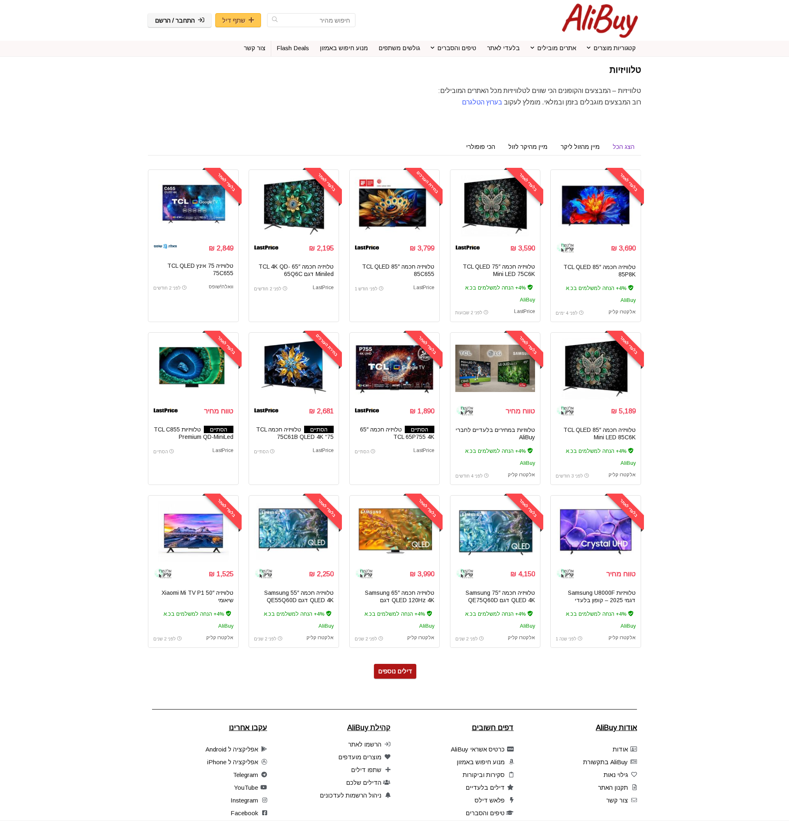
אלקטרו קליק (622, 312)
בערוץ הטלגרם (481, 102)
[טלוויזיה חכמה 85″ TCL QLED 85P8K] (595, 206)
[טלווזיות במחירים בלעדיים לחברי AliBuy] (495, 368)
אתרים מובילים (556, 47)
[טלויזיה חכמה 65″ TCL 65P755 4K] (394, 368)
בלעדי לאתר (503, 47)
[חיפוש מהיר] (274, 20)
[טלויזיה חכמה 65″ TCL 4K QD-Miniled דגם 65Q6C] (294, 206)
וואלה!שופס (221, 287)
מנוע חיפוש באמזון (344, 47)
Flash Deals (293, 47)
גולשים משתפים (399, 47)
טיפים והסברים (456, 47)
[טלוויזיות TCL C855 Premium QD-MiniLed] (193, 368)
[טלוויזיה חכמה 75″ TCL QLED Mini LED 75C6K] (495, 206)
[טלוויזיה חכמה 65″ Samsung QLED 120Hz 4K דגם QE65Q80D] (394, 531)
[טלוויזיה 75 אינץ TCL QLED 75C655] (193, 206)
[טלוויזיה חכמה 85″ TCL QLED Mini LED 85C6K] (595, 368)
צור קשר (254, 47)
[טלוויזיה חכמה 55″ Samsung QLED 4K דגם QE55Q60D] (294, 531)
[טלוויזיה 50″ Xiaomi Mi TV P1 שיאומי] (193, 531)
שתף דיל (233, 20)
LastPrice (524, 311)
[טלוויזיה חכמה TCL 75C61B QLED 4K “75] (294, 368)
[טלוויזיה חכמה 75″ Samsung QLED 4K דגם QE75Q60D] (495, 531)
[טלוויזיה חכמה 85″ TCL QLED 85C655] (394, 206)
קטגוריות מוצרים (614, 47)
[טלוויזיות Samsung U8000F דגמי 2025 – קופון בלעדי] (595, 531)
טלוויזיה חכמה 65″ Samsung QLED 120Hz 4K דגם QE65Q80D (399, 600)
